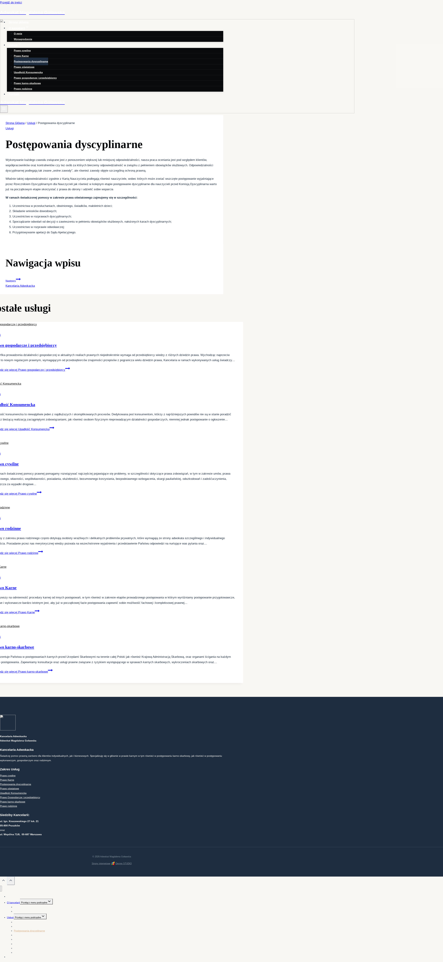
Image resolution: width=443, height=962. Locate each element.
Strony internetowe (101, 863)
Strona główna (19, 22)
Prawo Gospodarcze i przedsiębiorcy (20, 797)
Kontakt (14, 94)
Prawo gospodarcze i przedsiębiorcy (35, 77)
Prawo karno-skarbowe (27, 83)
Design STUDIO (124, 863)
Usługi (10, 128)
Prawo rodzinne (23, 88)
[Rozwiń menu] (4, 109)
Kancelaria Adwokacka (20, 283)
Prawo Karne (21, 55)
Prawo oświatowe (24, 67)
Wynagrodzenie (23, 39)
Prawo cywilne (22, 50)
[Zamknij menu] (1, 888)
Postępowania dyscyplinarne (31, 61)
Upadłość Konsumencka (28, 72)
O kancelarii (13, 902)
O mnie (18, 33)
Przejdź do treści (11, 2)
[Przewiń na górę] (3, 881)
